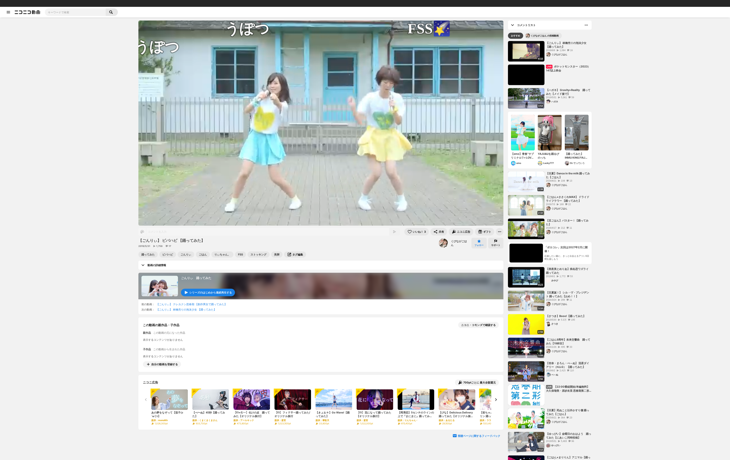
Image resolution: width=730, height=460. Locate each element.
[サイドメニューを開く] (8, 12)
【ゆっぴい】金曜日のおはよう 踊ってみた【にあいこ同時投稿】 (568, 435)
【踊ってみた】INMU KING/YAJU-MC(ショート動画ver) (576, 155)
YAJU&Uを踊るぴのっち (548, 155)
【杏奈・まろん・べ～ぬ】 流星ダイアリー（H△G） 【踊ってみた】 (567, 364)
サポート (495, 245)
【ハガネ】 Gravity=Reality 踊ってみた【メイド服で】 (568, 91)
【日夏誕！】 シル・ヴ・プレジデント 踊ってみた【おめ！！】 (567, 294)
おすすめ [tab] (515, 35)
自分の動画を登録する (164, 364)
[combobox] (75, 12)
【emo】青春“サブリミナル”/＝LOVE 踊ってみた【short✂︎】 (522, 155)
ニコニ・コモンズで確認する (478, 324)
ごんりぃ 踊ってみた (196, 278)
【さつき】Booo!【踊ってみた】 (566, 316)
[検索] (112, 12)
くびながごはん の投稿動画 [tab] (545, 35)
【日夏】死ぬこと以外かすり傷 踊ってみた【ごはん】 (567, 412)
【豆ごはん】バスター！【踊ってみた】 (567, 222)
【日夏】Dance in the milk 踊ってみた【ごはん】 (568, 175)
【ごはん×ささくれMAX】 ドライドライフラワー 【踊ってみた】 (567, 198)
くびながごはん (459, 243)
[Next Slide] (496, 400)
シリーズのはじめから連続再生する (210, 292)
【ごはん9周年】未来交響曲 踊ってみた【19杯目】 (568, 341)
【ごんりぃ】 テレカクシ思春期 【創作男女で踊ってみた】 (191, 304)
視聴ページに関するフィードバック (479, 435)
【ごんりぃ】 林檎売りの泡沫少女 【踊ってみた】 (186, 309)
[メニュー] (499, 232)
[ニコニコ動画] (27, 12)
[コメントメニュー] (586, 25)
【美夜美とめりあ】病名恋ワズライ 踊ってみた (567, 270)
